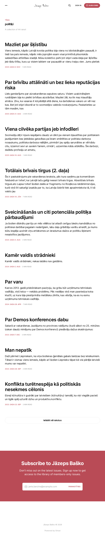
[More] (6, 5)
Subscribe (93, 5)
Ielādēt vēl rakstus (52, 420)
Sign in (78, 5)
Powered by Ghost (53, 530)
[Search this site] (70, 5)
